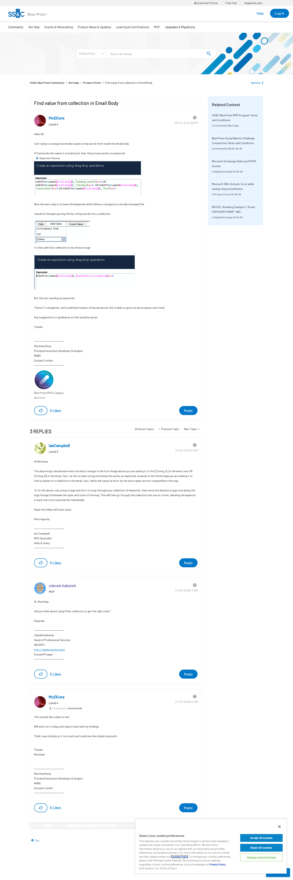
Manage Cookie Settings (261, 857)
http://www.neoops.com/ (49, 649)
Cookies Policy (179, 856)
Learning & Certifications (132, 27)
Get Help (34, 27)
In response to (67, 708)
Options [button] (256, 82)
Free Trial (231, 3)
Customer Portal (207, 3)
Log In (279, 13)
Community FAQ (222, 125)
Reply (188, 410)
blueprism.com (253, 3)
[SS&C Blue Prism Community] (28, 13)
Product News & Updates (94, 27)
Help (260, 13)
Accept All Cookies (261, 837)
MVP (157, 27)
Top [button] (37, 840)
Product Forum (92, 82)
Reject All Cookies (261, 847)
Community (15, 27)
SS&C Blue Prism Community (47, 82)
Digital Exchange (223, 171)
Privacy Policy (217, 864)
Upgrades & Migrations (180, 27)
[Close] (279, 826)
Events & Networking (58, 27)
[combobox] (161, 53)
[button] (40, 410)
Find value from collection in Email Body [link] (128, 82)
